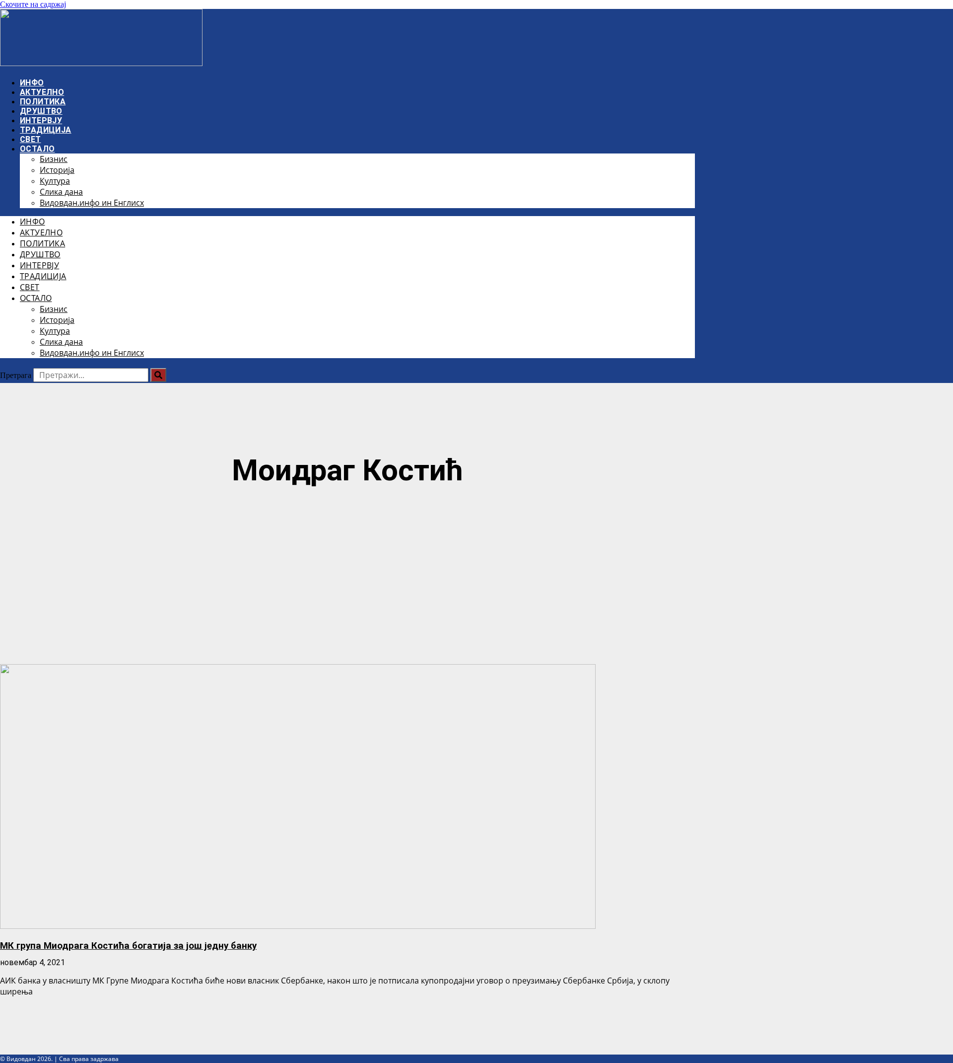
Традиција (45, 130)
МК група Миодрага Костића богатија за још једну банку (128, 945)
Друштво (41, 111)
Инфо (32, 82)
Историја (57, 169)
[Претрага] (158, 375)
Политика (43, 101)
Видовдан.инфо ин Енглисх (92, 202)
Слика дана (61, 191)
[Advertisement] (347, 577)
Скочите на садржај (33, 4)
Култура (55, 180)
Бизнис (54, 158)
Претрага (15, 375)
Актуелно (42, 92)
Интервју (41, 120)
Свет (30, 139)
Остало (37, 148)
